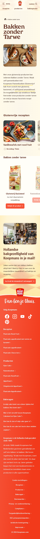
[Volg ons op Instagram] (15, 318)
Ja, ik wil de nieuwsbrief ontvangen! (19, 281)
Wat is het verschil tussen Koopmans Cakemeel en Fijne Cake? (17, 414)
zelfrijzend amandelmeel (25, 90)
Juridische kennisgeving (19, 523)
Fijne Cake (7, 366)
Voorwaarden (19, 499)
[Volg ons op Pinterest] (7, 324)
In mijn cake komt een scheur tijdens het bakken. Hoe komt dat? (18, 406)
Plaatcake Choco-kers (11, 353)
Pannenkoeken (9, 371)
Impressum (19, 527)
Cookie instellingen (19, 480)
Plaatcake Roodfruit (11, 376)
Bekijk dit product (14, 206)
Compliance (19, 509)
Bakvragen (19, 494)
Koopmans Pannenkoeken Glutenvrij (18, 84)
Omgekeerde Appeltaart (12, 386)
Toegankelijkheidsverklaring (19, 513)
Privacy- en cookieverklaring (19, 504)
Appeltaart (7, 381)
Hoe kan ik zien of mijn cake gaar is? (17, 421)
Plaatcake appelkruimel (12, 348)
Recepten (6, 9)
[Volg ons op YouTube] (22, 318)
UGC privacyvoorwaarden (19, 518)
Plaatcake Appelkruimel (12, 391)
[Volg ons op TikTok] (30, 318)
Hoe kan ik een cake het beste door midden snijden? (19, 428)
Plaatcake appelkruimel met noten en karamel (17, 341)
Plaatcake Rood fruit (11, 334)
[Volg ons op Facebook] (7, 318)
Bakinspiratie (32, 9)
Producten (18, 9)
